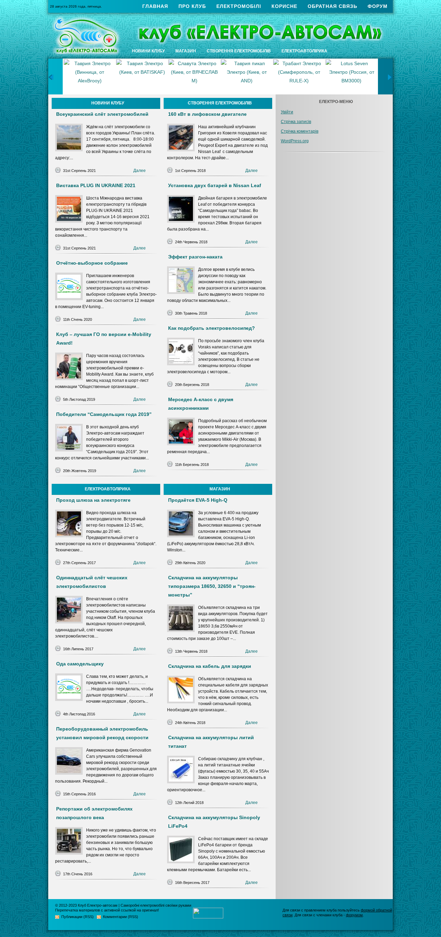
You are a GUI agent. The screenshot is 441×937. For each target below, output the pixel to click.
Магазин (185, 51)
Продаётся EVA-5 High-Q (197, 500)
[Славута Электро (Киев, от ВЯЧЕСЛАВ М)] (142, 76)
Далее (139, 170)
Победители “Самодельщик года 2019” (104, 414)
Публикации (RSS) (77, 917)
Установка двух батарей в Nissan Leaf (214, 185)
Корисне (284, 6)
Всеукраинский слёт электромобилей (102, 114)
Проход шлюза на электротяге (93, 500)
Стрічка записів (296, 121)
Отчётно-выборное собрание (92, 263)
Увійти (287, 112)
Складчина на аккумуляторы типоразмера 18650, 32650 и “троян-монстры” (212, 586)
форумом (354, 915)
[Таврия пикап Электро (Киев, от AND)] (194, 76)
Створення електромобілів (239, 51)
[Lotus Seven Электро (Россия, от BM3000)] (299, 76)
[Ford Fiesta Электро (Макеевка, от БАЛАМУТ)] (351, 76)
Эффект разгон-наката (195, 256)
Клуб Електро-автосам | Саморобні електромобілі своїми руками (134, 905)
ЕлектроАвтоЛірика (304, 51)
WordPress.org (295, 141)
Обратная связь (332, 6)
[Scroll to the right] (390, 77)
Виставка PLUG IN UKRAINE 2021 (95, 185)
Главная (155, 6)
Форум (378, 6)
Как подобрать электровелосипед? (211, 328)
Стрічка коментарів (299, 131)
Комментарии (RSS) (120, 917)
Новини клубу (148, 51)
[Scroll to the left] (50, 77)
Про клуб (192, 6)
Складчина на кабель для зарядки (209, 666)
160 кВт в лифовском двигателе (207, 114)
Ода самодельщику (80, 663)
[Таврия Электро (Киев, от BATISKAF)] (89, 76)
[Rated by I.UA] (208, 916)
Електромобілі (238, 6)
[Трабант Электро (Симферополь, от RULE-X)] (247, 76)
